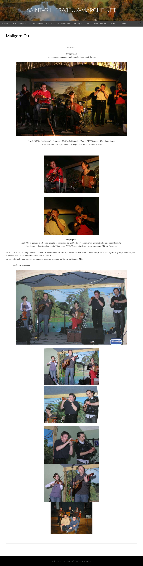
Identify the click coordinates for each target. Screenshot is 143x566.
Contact (123, 23)
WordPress (85, 561)
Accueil (6, 23)
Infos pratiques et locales (100, 23)
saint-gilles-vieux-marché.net (71, 10)
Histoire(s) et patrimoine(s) (28, 23)
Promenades (63, 23)
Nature (50, 23)
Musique (78, 23)
